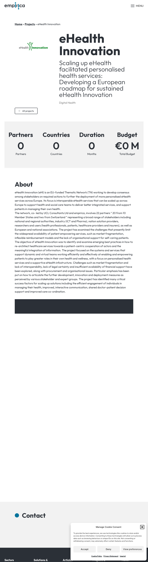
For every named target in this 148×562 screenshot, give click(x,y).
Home (18, 24)
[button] (142, 527)
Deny (108, 549)
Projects (30, 24)
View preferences (132, 549)
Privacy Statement (110, 556)
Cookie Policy (96, 556)
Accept (84, 549)
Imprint (123, 556)
